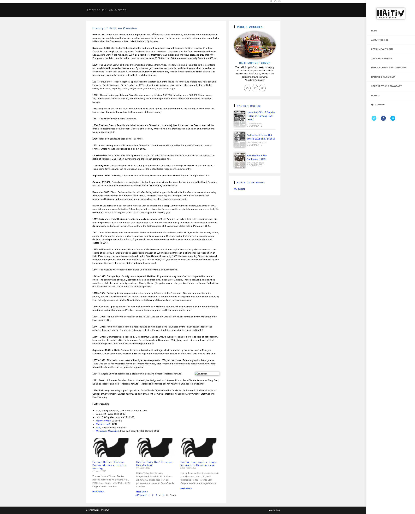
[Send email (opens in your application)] (392, 118)
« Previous (140, 495)
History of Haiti (103, 420)
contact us (274, 510)
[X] (374, 118)
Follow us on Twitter (251, 182)
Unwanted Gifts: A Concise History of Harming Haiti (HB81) (261, 116)
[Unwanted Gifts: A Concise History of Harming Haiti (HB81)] (239, 119)
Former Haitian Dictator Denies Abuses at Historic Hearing (109, 465)
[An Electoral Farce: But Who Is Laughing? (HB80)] (239, 139)
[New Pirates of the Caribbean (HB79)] (239, 160)
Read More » (98, 492)
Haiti (98, 427)
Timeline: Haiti (103, 424)
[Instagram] (255, 88)
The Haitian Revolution (107, 431)
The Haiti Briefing (249, 106)
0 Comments (254, 125)
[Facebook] (383, 118)
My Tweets (239, 188)
